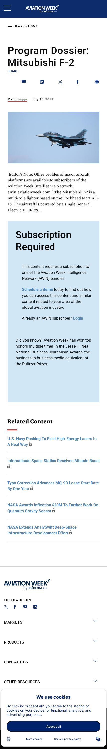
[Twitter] (6, 607)
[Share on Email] (24, 83)
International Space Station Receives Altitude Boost (53, 460)
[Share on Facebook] (78, 83)
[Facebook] (16, 607)
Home (33, 26)
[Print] (97, 83)
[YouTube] (25, 607)
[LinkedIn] (35, 607)
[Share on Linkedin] (42, 83)
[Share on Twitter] (60, 83)
